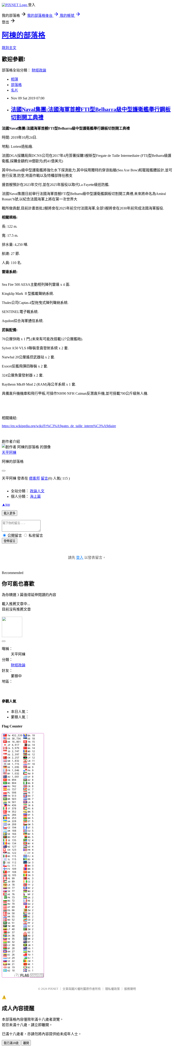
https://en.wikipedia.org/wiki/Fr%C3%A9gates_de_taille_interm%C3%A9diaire (59, 426)
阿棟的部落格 (23, 35)
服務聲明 (130, 988)
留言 (44, 478)
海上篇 (35, 496)
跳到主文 (9, 48)
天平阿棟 (9, 452)
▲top (6, 504)
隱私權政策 (112, 988)
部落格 (16, 85)
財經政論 (39, 70)
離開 (26, 1043)
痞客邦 (34, 478)
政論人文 (37, 491)
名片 (14, 90)
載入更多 (9, 513)
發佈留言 (9, 541)
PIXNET (53, 988)
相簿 (14, 79)
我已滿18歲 (11, 1043)
